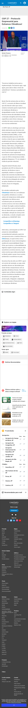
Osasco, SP (8, 481)
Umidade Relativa (17, 339)
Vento (20, 342)
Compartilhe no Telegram (11, 223)
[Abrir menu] (2, 3)
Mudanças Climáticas (7, 626)
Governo (4, 623)
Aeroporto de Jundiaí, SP (9, 455)
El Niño (3, 646)
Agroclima (4, 601)
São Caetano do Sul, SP (11, 472)
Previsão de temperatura (20, 557)
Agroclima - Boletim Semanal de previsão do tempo (7, 612)
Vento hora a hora (18, 561)
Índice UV (16, 563)
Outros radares (5, 587)
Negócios (4, 615)
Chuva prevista (5, 589)
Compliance (17, 679)
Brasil (3, 531)
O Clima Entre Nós (6, 662)
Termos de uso (17, 691)
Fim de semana (5, 539)
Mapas (16, 529)
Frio (3, 638)
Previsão (4, 529)
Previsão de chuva (18, 555)
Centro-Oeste (5, 632)
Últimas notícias (6, 599)
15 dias (3, 541)
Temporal (4, 640)
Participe (4, 679)
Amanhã (4, 537)
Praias (3, 543)
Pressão (7, 339)
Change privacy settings (19, 687)
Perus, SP (8, 476)
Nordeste (4, 634)
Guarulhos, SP (9, 467)
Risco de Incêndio (8, 346)
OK (14, 705)
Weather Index (17, 625)
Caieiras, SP (9, 485)
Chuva (17, 336)
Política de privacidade (16, 702)
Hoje (3, 535)
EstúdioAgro (5, 666)
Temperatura (7, 336)
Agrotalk (4, 664)
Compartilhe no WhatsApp (11, 221)
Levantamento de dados (20, 619)
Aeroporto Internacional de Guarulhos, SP (10, 450)
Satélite (6, 352)
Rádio (15, 605)
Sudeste (4, 630)
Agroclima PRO (17, 615)
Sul (2, 628)
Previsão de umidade (19, 559)
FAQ (15, 689)
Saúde (3, 605)
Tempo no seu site (6, 681)
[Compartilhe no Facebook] (11, 28)
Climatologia (17, 567)
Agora (3, 533)
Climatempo (5, 192)
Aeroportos (4, 545)
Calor (3, 642)
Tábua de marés (18, 565)
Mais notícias (24, 390)
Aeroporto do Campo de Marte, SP (11, 439)
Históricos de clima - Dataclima (7, 567)
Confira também (6, 677)
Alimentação (5, 603)
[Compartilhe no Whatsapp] (9, 28)
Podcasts (4, 572)
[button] (20, 3)
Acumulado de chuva (19, 535)
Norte (3, 636)
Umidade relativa (18, 539)
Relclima (4, 570)
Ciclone (3, 644)
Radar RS (4, 652)
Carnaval (4, 654)
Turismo (4, 650)
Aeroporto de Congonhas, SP (10, 444)
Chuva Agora (16, 352)
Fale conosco (17, 683)
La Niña (4, 648)
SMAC (15, 612)
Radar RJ (4, 585)
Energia (4, 619)
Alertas (3, 607)
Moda (3, 617)
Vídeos (4, 671)
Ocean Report (17, 621)
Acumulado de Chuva (9, 342)
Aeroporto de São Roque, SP (10, 460)
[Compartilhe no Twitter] (13, 28)
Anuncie (16, 681)
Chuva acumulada (6, 591)
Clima (3, 238)
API (15, 617)
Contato (16, 677)
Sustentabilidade (6, 609)
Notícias (4, 597)
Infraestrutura (5, 621)
